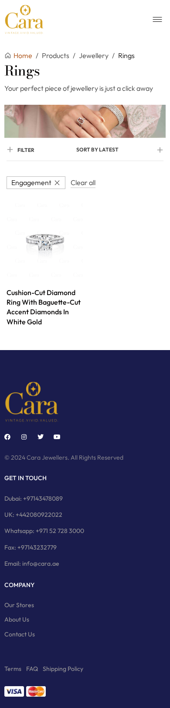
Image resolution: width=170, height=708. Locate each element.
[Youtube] (57, 437)
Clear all (83, 182)
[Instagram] (24, 437)
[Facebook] (7, 437)
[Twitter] (40, 437)
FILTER (25, 150)
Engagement (31, 182)
